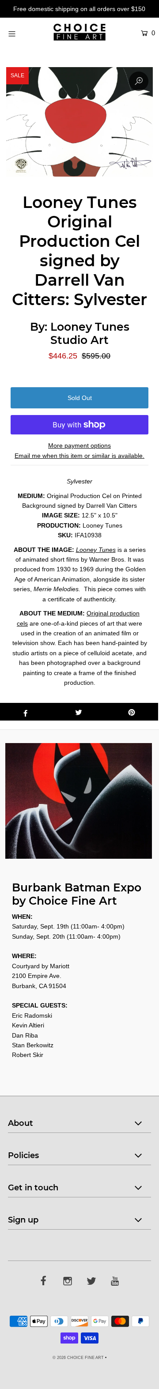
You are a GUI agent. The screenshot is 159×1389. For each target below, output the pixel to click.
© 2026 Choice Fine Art (78, 1357)
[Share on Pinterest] (131, 712)
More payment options (79, 445)
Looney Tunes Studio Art (89, 333)
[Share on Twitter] (78, 712)
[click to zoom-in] (138, 81)
